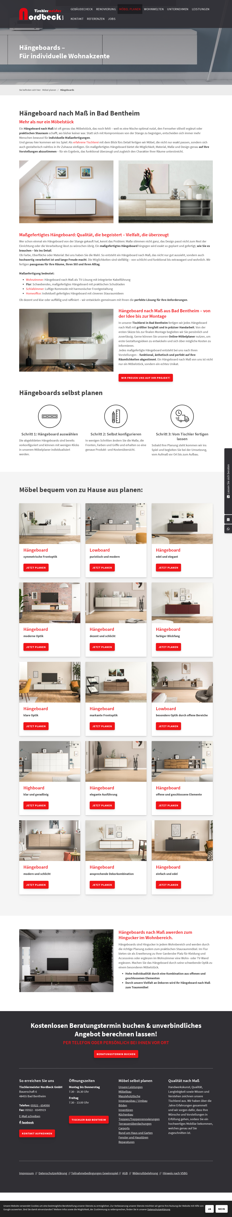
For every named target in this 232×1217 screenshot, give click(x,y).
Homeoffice (33, 293)
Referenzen (96, 19)
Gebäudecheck (82, 9)
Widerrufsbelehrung (145, 1173)
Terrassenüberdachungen (135, 1124)
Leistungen (201, 9)
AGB (125, 1173)
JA (209, 1209)
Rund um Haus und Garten (136, 1133)
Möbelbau (125, 1092)
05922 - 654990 (40, 1105)
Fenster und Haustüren (133, 1137)
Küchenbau (126, 1114)
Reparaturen (127, 1142)
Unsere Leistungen (131, 1087)
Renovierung (106, 9)
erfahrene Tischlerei (86, 142)
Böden (123, 1105)
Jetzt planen (36, 567)
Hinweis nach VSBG (175, 1173)
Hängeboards (67, 89)
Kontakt (77, 19)
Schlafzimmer (35, 289)
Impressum (26, 1173)
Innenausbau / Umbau (133, 1101)
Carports (124, 1128)
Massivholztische (129, 1096)
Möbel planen (130, 9)
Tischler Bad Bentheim (89, 1119)
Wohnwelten (154, 9)
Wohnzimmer (34, 280)
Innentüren (126, 1110)
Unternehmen (178, 9)
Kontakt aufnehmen (37, 1133)
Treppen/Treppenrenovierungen (139, 1119)
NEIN (221, 1209)
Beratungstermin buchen (116, 1054)
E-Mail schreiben (29, 1116)
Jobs (111, 19)
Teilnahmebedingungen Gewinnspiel (94, 1173)
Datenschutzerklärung (53, 1173)
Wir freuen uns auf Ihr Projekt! (145, 377)
